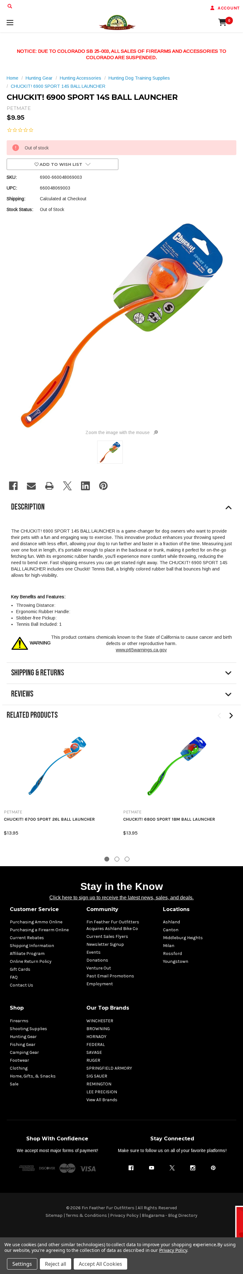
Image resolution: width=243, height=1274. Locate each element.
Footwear (19, 1060)
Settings (22, 1263)
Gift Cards (20, 969)
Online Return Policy (31, 961)
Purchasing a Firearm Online (39, 930)
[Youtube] (152, 1168)
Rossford (172, 953)
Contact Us (21, 985)
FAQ (14, 977)
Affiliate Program (27, 953)
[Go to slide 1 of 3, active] (106, 859)
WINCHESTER (99, 1020)
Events (93, 952)
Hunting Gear (23, 1036)
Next (230, 715)
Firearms (19, 1020)
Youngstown (175, 961)
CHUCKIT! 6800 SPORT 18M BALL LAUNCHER (169, 819)
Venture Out (98, 968)
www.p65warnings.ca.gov (141, 649)
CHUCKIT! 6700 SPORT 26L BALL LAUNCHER (49, 819)
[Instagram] (193, 1168)
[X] (67, 485)
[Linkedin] (85, 485)
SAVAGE (94, 1052)
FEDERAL (95, 1044)
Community (102, 909)
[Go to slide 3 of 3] (127, 859)
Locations (176, 909)
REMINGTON (98, 1084)
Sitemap (54, 1215)
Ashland (171, 922)
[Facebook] (13, 485)
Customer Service (34, 909)
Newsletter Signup (105, 944)
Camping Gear (24, 1052)
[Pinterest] (103, 485)
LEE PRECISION (101, 1092)
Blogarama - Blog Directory (169, 1215)
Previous (219, 715)
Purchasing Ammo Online (36, 922)
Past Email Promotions (110, 976)
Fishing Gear (22, 1044)
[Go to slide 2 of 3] (117, 859)
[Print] (49, 485)
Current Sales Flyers (107, 936)
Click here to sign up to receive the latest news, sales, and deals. (121, 897)
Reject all (55, 1263)
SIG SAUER (96, 1076)
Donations (97, 960)
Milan (168, 945)
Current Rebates (27, 937)
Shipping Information (32, 945)
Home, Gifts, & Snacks (33, 1076)
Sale (14, 1084)
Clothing (19, 1068)
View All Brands (101, 1099)
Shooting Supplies (28, 1028)
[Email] (31, 485)
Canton (170, 930)
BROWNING (98, 1028)
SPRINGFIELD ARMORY (109, 1068)
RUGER (93, 1060)
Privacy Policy (124, 1215)
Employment (99, 984)
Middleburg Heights (183, 937)
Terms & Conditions (86, 1215)
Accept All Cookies (100, 1263)
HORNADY (96, 1036)
